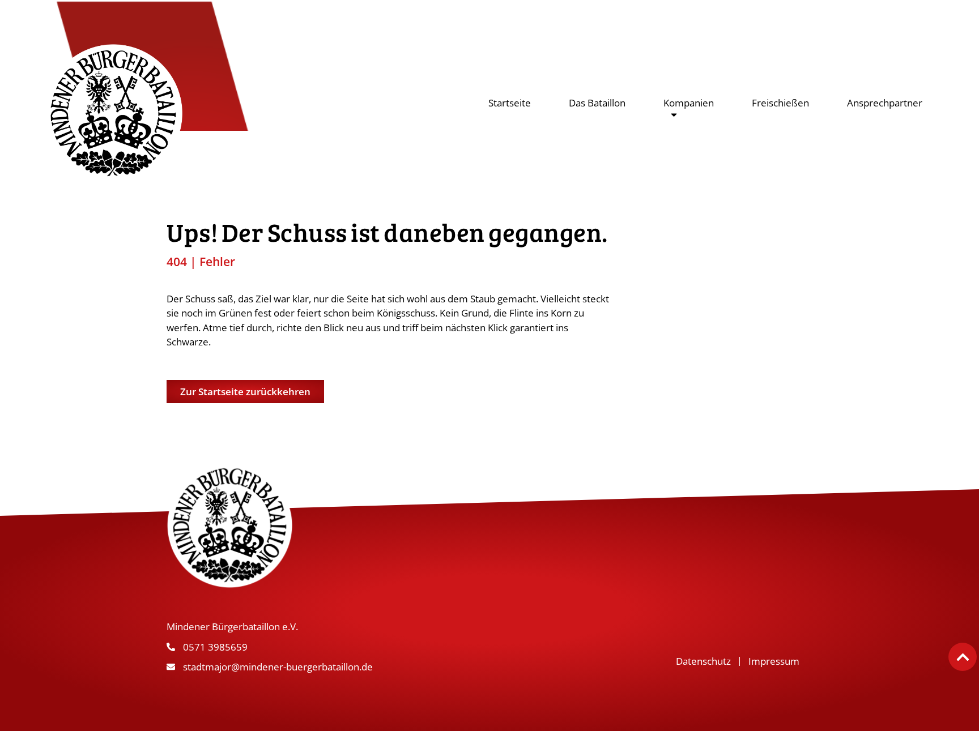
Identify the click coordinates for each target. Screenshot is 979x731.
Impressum (773, 661)
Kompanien (688, 102)
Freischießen (780, 102)
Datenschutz (703, 661)
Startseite (509, 102)
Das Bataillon (597, 102)
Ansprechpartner (884, 102)
